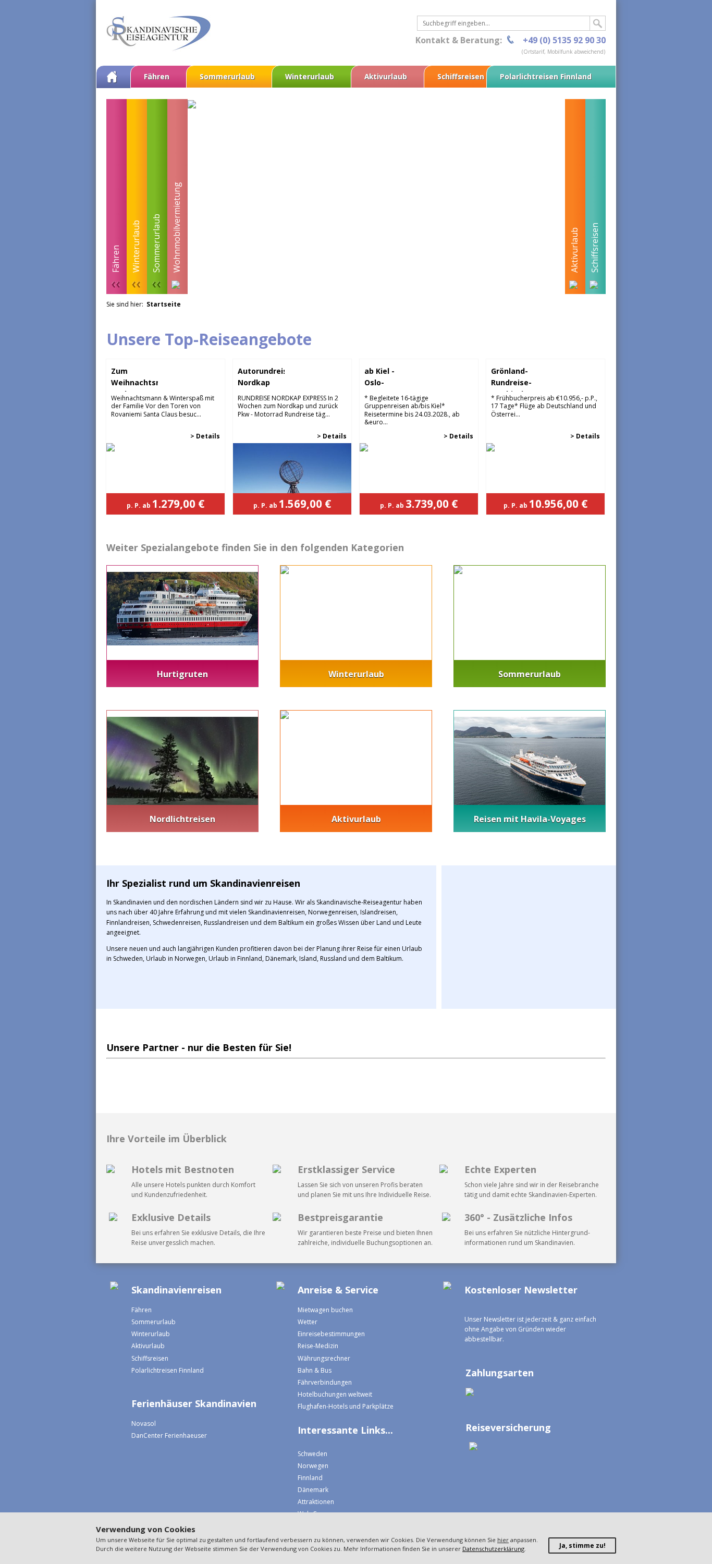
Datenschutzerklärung (493, 1549)
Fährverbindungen (325, 1382)
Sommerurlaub (227, 76)
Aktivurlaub (385, 76)
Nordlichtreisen (182, 819)
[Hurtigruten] (182, 643)
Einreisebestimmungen (331, 1333)
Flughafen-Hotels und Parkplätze (346, 1406)
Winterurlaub (309, 76)
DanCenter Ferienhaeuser (169, 1435)
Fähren (156, 76)
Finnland (310, 1477)
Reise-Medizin (318, 1345)
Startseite (163, 304)
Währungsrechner (324, 1358)
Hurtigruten (182, 674)
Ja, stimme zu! (582, 1545)
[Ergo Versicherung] (471, 1447)
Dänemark (313, 1489)
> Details (205, 436)
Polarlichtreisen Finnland (546, 76)
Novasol (143, 1423)
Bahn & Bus (315, 1370)
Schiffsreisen (460, 76)
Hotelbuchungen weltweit (335, 1394)
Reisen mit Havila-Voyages (530, 819)
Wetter (307, 1321)
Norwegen (313, 1465)
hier (503, 1540)
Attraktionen (316, 1501)
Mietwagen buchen (325, 1309)
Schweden (312, 1453)
